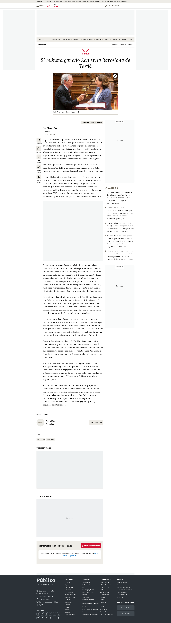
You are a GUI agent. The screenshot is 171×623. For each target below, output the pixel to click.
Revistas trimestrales (90, 604)
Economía (122, 39)
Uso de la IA (123, 595)
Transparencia (121, 585)
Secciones (69, 579)
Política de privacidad (106, 614)
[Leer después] (39, 157)
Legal (102, 606)
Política (40, 39)
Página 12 (103, 602)
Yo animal (85, 597)
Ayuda (41, 605)
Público (46, 580)
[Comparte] (39, 140)
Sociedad (68, 590)
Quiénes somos (122, 582)
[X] (50, 613)
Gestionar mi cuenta (46, 591)
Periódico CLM (104, 587)
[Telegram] (46, 617)
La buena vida (86, 585)
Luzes (102, 600)
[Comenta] (38, 148)
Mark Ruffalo (85, 1)
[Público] (52, 6)
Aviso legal (103, 609)
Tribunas (123, 45)
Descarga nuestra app (125, 602)
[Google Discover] (42, 613)
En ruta (84, 595)
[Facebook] (46, 613)
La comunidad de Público (48, 602)
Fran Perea (124, 1)
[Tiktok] (42, 617)
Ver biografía (96, 422)
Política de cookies (106, 612)
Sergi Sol (52, 128)
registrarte (73, 556)
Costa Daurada (105, 1)
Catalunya (50, 439)
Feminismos (76, 39)
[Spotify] (50, 617)
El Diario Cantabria (106, 585)
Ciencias (114, 39)
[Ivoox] (58, 617)
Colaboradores (105, 579)
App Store (127, 613)
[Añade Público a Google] (38, 613)
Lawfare (85, 607)
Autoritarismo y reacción (90, 614)
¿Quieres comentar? (91, 546)
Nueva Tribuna (104, 592)
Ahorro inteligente (88, 592)
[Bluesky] (54, 613)
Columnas (41, 45)
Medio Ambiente (88, 39)
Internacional (66, 39)
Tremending (56, 39)
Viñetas (130, 45)
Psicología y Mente (88, 590)
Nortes (102, 590)
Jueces (65, 1)
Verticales (86, 579)
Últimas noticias (70, 614)
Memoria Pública (70, 597)
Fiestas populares (95, 1)
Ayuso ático (71, 1)
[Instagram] (58, 613)
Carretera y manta (88, 600)
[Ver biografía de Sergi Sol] (40, 422)
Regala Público (44, 599)
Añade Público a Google (93, 122)
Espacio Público (105, 582)
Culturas (106, 39)
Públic (67, 607)
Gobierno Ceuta (50, 1)
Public (130, 39)
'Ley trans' (78, 1)
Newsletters (43, 594)
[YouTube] (38, 617)
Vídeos (67, 609)
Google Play (127, 608)
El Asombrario (104, 595)
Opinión (47, 39)
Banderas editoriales (125, 590)
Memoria (98, 39)
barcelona (41, 439)
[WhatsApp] (54, 617)
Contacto (120, 597)
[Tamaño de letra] (39, 167)
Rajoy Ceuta (59, 1)
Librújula (102, 597)
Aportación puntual (46, 596)
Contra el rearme (87, 612)
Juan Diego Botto (115, 1)
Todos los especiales (88, 617)
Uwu (83, 587)
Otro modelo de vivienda (90, 609)
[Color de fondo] (39, 177)
